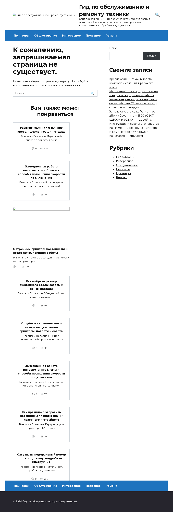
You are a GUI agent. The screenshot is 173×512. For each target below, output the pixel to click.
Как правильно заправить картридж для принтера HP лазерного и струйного (41, 416)
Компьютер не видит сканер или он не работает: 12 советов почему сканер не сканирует (133, 103)
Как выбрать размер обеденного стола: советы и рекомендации (41, 284)
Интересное (71, 35)
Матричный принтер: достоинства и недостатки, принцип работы (40, 250)
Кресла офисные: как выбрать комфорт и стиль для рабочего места (131, 83)
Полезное (93, 35)
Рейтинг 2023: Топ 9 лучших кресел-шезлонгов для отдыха (41, 129)
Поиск (113, 48)
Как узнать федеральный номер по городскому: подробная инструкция (41, 458)
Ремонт (111, 35)
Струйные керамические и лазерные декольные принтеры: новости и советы (41, 327)
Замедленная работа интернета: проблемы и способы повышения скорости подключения (41, 172)
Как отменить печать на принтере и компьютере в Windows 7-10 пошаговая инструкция (133, 132)
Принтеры (21, 35)
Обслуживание (45, 35)
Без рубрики (125, 157)
